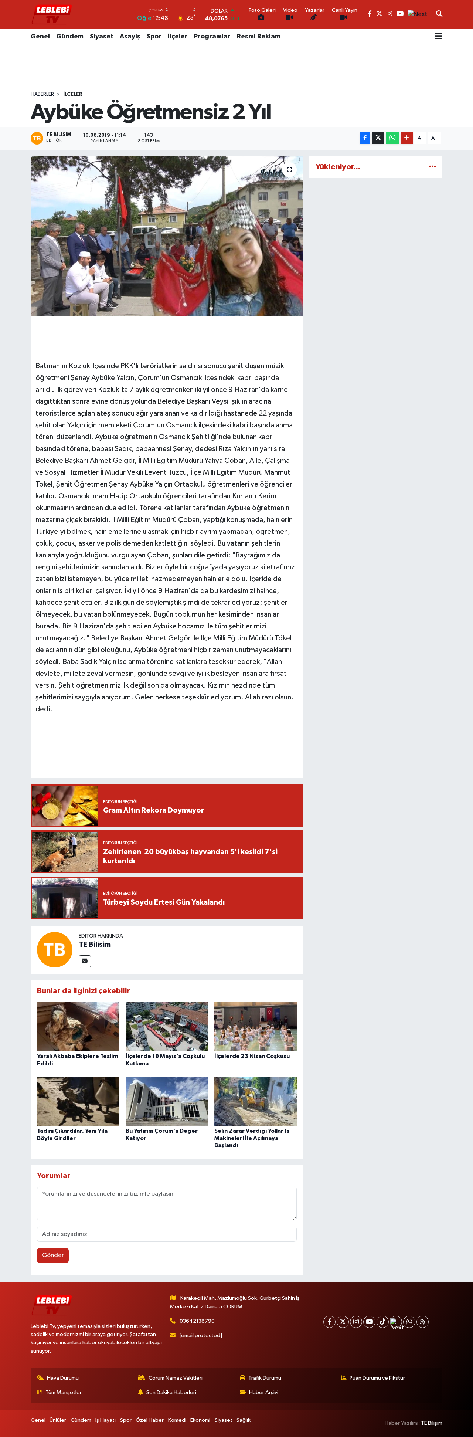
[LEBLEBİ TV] (52, 14)
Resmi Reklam (258, 36)
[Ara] (439, 14)
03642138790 (197, 1321)
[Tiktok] (383, 1322)
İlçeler (178, 36)
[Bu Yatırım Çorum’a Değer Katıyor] (167, 1101)
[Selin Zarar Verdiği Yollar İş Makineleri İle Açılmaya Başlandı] (255, 1101)
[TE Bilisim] (54, 949)
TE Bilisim (95, 944)
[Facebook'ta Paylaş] (365, 138)
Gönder (53, 1255)
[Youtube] (369, 1322)
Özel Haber (150, 1420)
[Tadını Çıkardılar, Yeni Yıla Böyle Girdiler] (78, 1101)
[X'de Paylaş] (378, 138)
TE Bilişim (431, 1423)
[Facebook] (329, 1322)
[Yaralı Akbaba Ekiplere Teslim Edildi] (78, 1026)
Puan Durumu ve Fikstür (377, 1378)
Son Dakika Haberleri (171, 1392)
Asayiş (130, 36)
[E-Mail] (85, 961)
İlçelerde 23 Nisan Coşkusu (252, 1056)
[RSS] (422, 1322)
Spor (154, 36)
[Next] (396, 1322)
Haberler (42, 94)
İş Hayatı (105, 1420)
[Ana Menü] (438, 37)
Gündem (70, 36)
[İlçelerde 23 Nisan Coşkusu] (255, 1026)
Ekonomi (200, 1420)
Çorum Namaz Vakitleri (176, 1378)
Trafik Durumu (264, 1378)
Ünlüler (58, 1420)
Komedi (177, 1420)
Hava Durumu (63, 1378)
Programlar (212, 36)
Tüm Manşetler (63, 1392)
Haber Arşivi (263, 1392)
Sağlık (243, 1420)
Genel (40, 36)
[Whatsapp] (409, 1322)
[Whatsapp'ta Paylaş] (392, 138)
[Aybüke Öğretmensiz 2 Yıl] (167, 236)
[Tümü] (432, 167)
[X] (343, 1322)
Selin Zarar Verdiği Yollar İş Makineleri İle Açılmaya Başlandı (251, 1138)
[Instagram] (356, 1322)
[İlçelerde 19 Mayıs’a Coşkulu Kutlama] (167, 1026)
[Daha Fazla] (407, 138)
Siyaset (101, 36)
